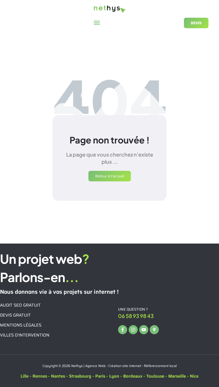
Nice (194, 376)
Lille (25, 376)
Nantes (58, 376)
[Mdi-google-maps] (154, 329)
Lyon (114, 376)
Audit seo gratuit (20, 305)
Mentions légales (20, 325)
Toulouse (155, 376)
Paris (100, 376)
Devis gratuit (15, 315)
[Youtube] (143, 329)
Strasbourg (80, 376)
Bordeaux (132, 376)
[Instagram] (133, 329)
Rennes (40, 376)
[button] (97, 23)
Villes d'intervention (24, 335)
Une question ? (133, 309)
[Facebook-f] (122, 329)
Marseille (177, 376)
